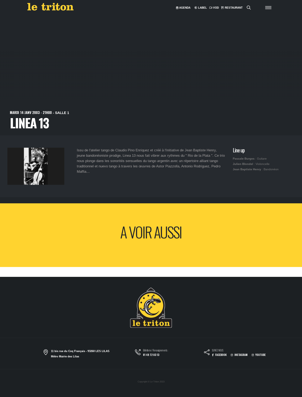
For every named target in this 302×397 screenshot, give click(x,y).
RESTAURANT (233, 7)
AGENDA (184, 7)
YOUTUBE (260, 355)
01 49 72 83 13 (151, 355)
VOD (215, 7)
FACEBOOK (220, 355)
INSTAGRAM (241, 355)
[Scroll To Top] (295, 392)
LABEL (202, 7)
